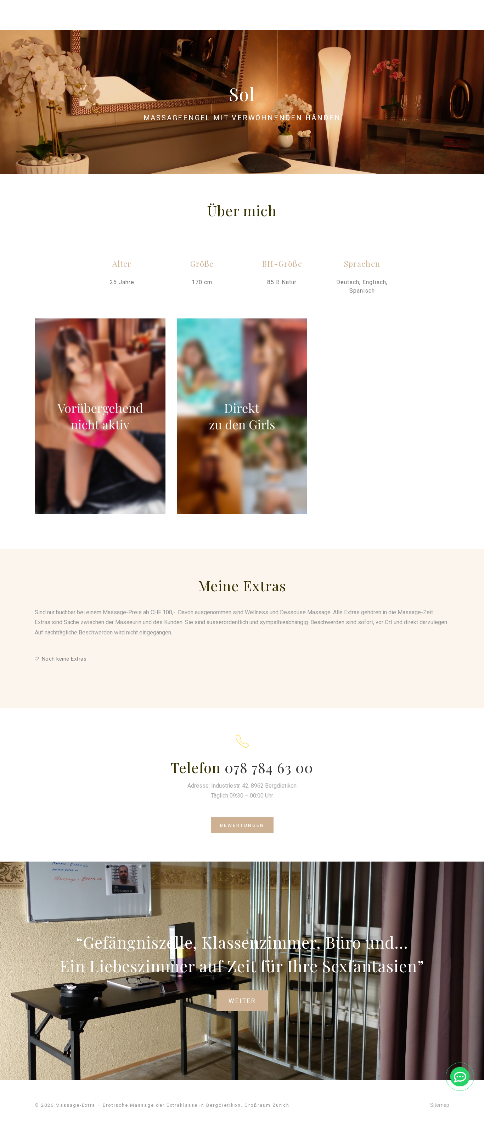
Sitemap (439, 1105)
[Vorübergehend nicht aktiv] (100, 416)
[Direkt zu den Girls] (242, 416)
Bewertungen (242, 825)
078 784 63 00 (269, 767)
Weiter (242, 1001)
